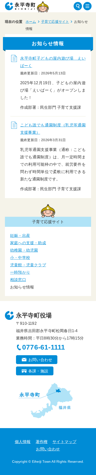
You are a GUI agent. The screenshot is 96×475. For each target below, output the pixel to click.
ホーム (31, 22)
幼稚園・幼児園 (24, 250)
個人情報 (23, 442)
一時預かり (20, 272)
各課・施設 (38, 371)
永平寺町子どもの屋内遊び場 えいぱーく (53, 62)
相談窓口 (18, 280)
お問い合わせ (40, 360)
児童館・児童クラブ (28, 265)
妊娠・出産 (20, 235)
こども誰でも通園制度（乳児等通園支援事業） (53, 129)
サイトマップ (64, 442)
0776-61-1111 (43, 347)
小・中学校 (20, 258)
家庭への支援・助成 (28, 243)
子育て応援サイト (55, 22)
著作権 (42, 442)
